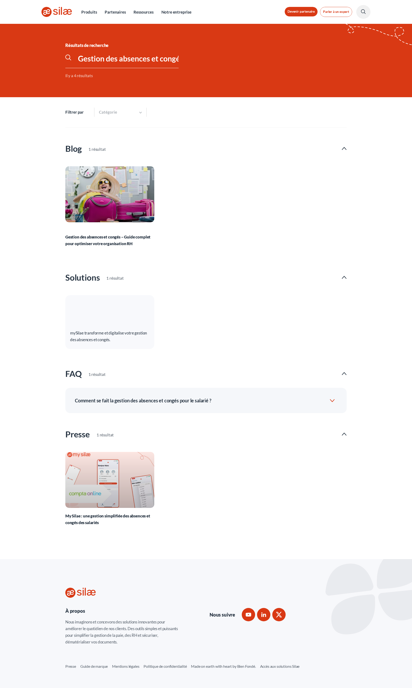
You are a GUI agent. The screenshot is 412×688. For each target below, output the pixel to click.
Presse (70, 666)
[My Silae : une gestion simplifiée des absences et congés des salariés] (109, 489)
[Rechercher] (71, 58)
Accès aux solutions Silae (280, 666)
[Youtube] (248, 614)
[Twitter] (279, 614)
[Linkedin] (263, 614)
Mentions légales (125, 666)
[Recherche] (363, 12)
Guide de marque (94, 666)
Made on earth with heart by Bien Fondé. (223, 666)
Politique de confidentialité (165, 666)
